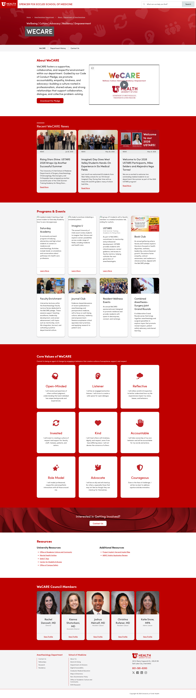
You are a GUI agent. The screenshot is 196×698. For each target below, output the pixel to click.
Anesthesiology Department (44, 17)
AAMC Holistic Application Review (115, 555)
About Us (73, 659)
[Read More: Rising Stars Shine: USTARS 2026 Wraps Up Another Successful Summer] (56, 139)
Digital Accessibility (76, 668)
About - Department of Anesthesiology (71, 17)
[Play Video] (124, 85)
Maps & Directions (76, 674)
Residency (41, 668)
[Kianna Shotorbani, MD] (73, 615)
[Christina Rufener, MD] (122, 615)
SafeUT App (44, 558)
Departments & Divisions (78, 665)
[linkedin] (141, 672)
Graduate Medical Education (80, 671)
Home (29, 17)
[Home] (9, 4)
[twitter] (133, 672)
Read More (44, 187)
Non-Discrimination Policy (79, 677)
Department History (58, 48)
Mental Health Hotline (48, 555)
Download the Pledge (50, 100)
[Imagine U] (82, 218)
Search (188, 4)
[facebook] (137, 672)
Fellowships (42, 662)
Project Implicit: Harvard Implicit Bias (116, 552)
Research (41, 665)
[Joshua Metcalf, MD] (98, 615)
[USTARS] (114, 219)
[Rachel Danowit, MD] (48, 615)
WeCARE (42, 48)
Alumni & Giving (75, 662)
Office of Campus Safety (49, 565)
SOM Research (75, 685)
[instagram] (146, 672)
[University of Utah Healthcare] (145, 655)
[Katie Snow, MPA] (147, 615)
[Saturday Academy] (51, 219)
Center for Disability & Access (51, 562)
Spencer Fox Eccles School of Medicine (45, 4)
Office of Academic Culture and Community (56, 552)
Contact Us (75, 48)
